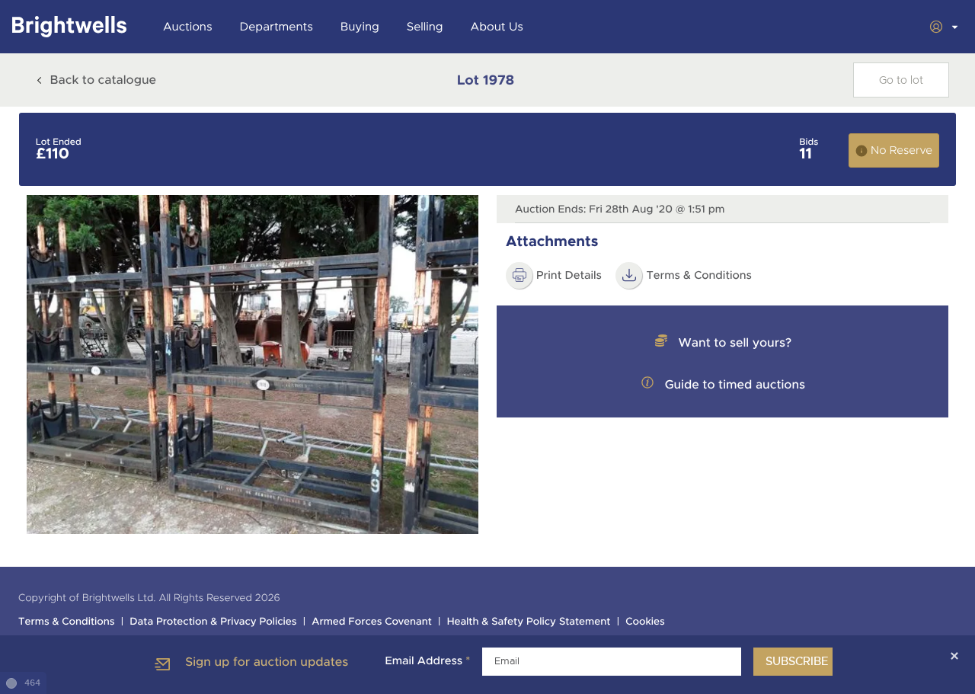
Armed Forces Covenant (372, 622)
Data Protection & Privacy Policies (212, 622)
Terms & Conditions (66, 622)
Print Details (569, 276)
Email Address (427, 661)
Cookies (645, 622)
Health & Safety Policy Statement (529, 622)
